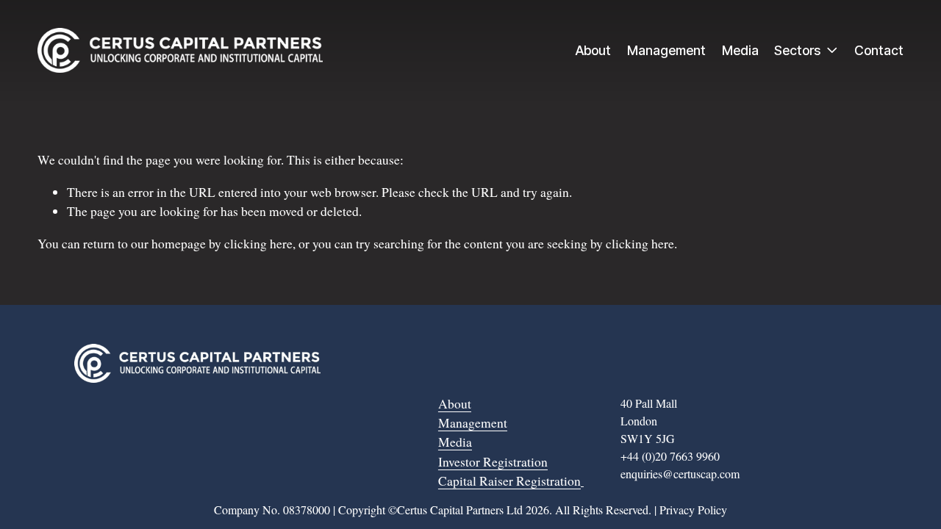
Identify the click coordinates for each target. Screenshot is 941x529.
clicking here (258, 243)
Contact (879, 50)
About (593, 50)
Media (740, 50)
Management (666, 50)
